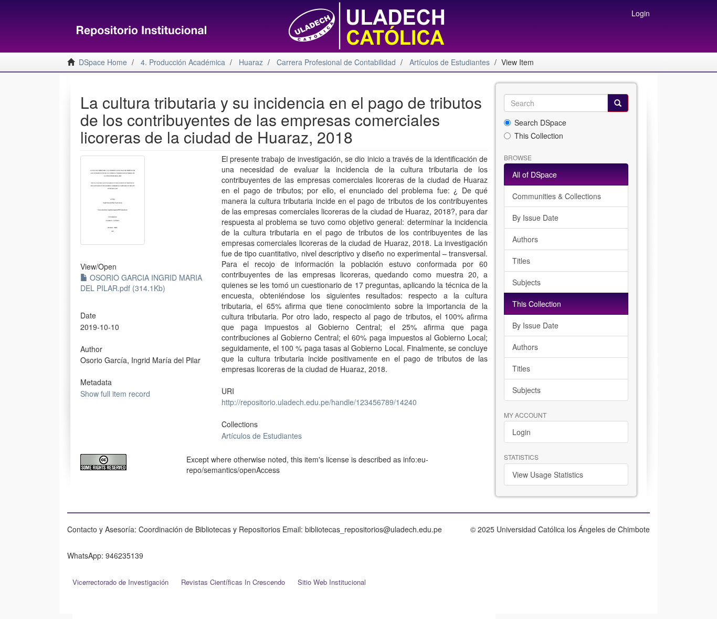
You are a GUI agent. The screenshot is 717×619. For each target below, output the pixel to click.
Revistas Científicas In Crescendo (233, 582)
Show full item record (115, 393)
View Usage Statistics (547, 474)
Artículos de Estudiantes (262, 435)
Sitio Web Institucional (332, 582)
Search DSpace (540, 122)
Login (521, 432)
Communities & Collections (556, 196)
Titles (521, 260)
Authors (525, 239)
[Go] (617, 103)
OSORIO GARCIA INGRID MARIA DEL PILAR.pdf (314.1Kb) (141, 282)
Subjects (526, 282)
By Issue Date (535, 217)
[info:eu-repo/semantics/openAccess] (125, 462)
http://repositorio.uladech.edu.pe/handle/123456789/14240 (319, 402)
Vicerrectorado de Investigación (120, 582)
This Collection (538, 135)
